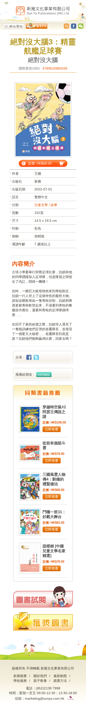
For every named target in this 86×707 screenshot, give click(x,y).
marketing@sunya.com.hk (44, 698)
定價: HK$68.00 (40, 163)
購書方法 (60, 681)
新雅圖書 (20, 676)
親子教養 (40, 681)
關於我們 (40, 676)
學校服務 (20, 681)
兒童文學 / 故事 (45, 205)
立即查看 (51, 429)
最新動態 (60, 676)
